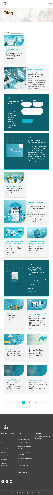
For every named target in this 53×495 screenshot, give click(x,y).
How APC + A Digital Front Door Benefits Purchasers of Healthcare (13, 249)
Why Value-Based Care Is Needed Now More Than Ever (14, 190)
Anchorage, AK (4, 448)
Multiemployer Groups (32, 70)
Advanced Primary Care (32, 69)
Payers (39, 70)
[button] (50, 4)
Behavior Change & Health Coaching (37, 241)
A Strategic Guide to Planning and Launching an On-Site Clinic (36, 142)
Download (32, 164)
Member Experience (15, 380)
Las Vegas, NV (4, 455)
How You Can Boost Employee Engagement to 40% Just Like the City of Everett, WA (37, 352)
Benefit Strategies (31, 202)
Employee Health (39, 202)
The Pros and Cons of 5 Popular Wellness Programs (14, 317)
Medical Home (32, 244)
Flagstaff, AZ (4, 459)
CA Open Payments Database (25, 458)
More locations (5, 469)
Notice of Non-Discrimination (25, 469)
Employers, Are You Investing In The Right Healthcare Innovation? (35, 74)
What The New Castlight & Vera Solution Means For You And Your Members (14, 385)
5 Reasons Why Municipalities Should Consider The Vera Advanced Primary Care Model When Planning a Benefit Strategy (38, 321)
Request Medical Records (24, 442)
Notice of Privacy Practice (24, 461)
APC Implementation (13, 243)
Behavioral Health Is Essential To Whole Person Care (36, 248)
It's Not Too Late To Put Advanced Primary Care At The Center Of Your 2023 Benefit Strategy (38, 385)
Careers (13, 437)
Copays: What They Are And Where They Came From (36, 208)
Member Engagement (10, 49)
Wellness (15, 349)
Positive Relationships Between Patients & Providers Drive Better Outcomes (14, 56)
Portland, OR (4, 452)
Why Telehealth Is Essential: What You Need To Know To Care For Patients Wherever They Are (36, 270)
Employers (40, 69)
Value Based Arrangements (12, 186)
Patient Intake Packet (23, 465)
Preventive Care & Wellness (12, 313)
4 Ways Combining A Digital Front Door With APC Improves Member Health (14, 354)
